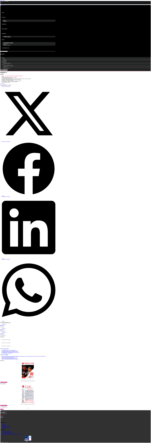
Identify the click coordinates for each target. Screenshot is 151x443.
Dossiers (4, 59)
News (4, 58)
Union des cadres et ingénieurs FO (6, 432)
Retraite (3, 64)
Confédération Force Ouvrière (6, 431)
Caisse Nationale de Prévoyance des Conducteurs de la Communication (12, 434)
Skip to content (2, 0)
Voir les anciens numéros (3, 382)
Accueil (3, 57)
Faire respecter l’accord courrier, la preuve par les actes (9, 351)
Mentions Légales (4, 427)
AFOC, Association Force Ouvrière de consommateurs (9, 433)
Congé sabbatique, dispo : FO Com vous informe (8, 350)
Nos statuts (3, 425)
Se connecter (2, 1)
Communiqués (4, 62)
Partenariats (1, 409)
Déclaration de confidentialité (6, 426)
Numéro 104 (2, 325)
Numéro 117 (2, 329)
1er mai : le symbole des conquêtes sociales (8, 357)
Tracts (4, 67)
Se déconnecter (7, 1)
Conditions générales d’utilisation (6, 428)
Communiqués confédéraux (7, 63)
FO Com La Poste (6, 348)
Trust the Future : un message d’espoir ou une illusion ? (9, 358)
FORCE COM (5, 60)
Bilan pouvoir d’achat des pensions (8, 65)
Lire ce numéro (2, 83)
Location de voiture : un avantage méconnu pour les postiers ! (10, 352)
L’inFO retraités (5, 66)
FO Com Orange (5, 354)
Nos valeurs (3, 424)
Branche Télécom (4, 61)
